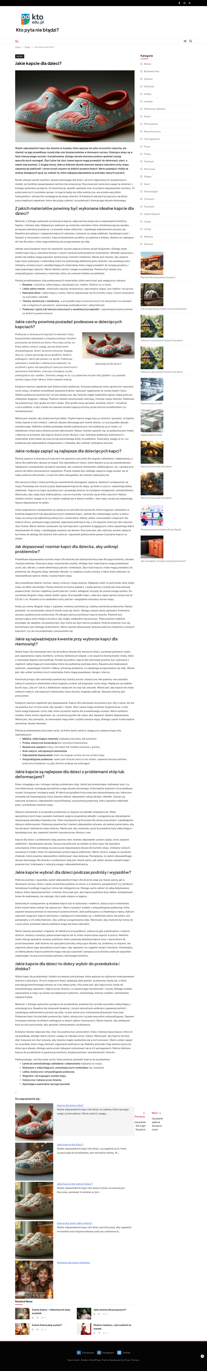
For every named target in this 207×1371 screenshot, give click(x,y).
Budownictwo (151, 71)
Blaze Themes (132, 1360)
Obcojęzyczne (152, 138)
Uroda (147, 221)
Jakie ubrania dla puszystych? (109, 1309)
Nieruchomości (152, 131)
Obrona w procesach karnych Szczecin (162, 340)
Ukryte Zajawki (152, 213)
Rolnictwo (149, 168)
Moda (20, 56)
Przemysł (149, 161)
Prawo (147, 153)
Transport (149, 198)
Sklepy (147, 176)
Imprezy (148, 101)
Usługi (147, 228)
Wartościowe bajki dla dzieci (156, 466)
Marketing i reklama (154, 108)
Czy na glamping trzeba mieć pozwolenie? (164, 308)
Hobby (147, 93)
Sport (147, 183)
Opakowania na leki (151, 403)
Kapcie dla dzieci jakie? (70, 1105)
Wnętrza (148, 236)
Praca (147, 146)
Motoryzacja (151, 123)
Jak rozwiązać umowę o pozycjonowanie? (163, 560)
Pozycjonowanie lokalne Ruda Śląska (161, 529)
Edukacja (149, 86)
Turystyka (149, 206)
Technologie (151, 191)
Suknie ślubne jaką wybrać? (47, 1324)
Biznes (147, 63)
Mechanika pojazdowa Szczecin (158, 277)
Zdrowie (148, 243)
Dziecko (148, 78)
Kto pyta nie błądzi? (37, 30)
